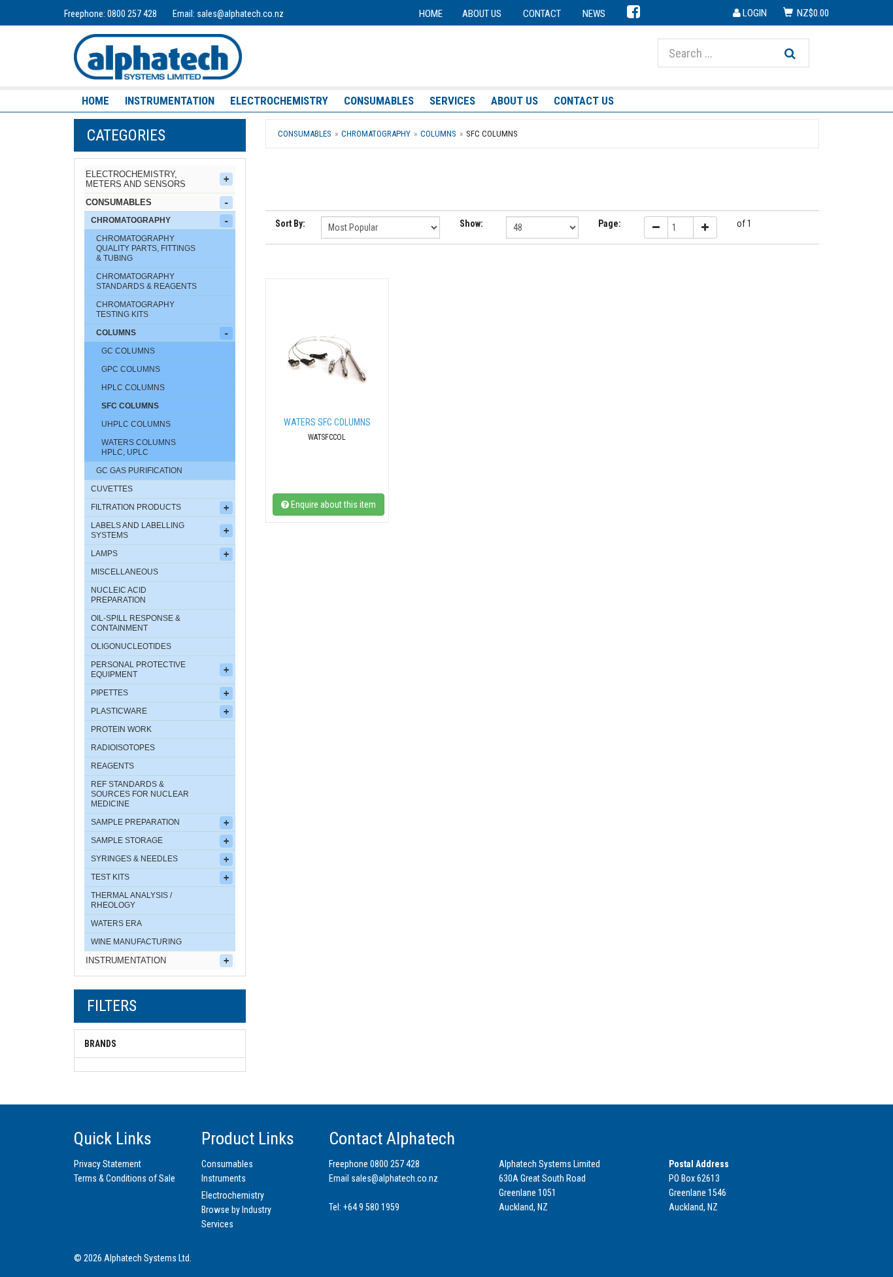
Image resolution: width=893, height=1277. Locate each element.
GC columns (128, 351)
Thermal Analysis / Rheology (131, 900)
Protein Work (121, 729)
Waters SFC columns (327, 422)
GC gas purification (139, 470)
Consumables (379, 100)
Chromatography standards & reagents (146, 281)
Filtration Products (136, 507)
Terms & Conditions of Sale (124, 1178)
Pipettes (109, 692)
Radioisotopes (123, 747)
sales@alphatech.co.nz (240, 13)
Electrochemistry (279, 100)
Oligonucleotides (131, 646)
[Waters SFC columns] (327, 358)
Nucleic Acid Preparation (118, 595)
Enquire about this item (332, 504)
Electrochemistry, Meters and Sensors (136, 179)
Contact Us (584, 100)
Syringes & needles (134, 858)
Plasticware (119, 711)
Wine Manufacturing (136, 941)
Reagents (112, 766)
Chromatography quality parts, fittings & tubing (145, 248)
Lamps (104, 553)
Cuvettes (112, 488)
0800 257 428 (132, 13)
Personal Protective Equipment (138, 669)
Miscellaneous (124, 571)
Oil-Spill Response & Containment (135, 623)
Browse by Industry (236, 1209)
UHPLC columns (136, 424)
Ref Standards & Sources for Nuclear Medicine (140, 794)
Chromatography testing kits (135, 309)
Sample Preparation (135, 822)
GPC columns (130, 369)
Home (95, 100)
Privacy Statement (107, 1164)
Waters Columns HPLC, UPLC (138, 447)
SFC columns (130, 405)
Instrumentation (169, 100)
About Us (514, 100)
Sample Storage (127, 840)
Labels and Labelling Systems (137, 530)
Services (452, 100)
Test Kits (110, 877)
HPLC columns (133, 387)
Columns (116, 332)
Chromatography (131, 220)
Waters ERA (116, 923)
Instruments (223, 1178)
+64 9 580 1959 (371, 1207)
